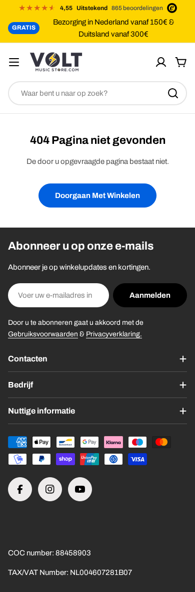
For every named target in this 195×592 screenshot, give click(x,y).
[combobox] (97, 93)
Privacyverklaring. (114, 334)
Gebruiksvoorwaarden (43, 334)
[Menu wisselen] (14, 62)
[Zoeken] (173, 93)
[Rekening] (161, 62)
